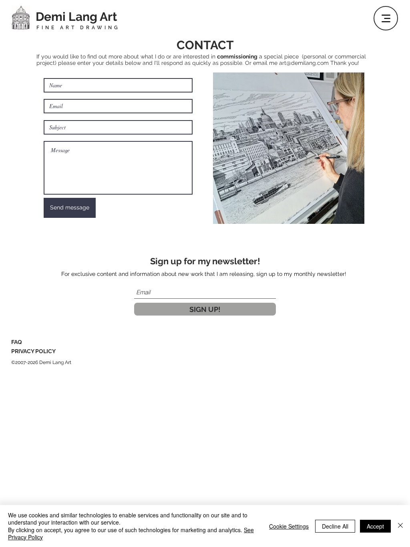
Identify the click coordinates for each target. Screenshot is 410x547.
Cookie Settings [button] (289, 526)
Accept (375, 526)
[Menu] (386, 18)
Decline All (335, 526)
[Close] (400, 526)
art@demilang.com (304, 63)
